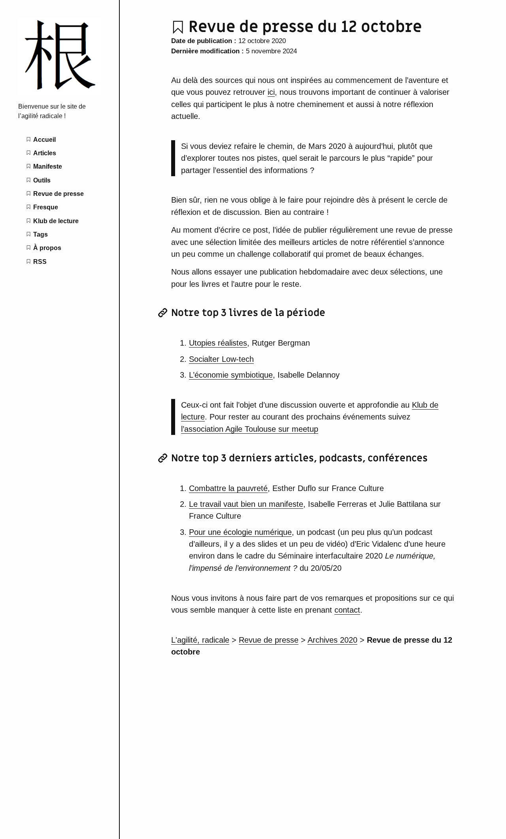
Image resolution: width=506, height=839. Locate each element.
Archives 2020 (332, 640)
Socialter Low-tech (221, 359)
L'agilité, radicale (200, 640)
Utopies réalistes (218, 343)
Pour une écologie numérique (240, 532)
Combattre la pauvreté (228, 488)
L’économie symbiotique (231, 375)
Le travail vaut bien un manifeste (246, 504)
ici (271, 92)
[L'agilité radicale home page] (59, 92)
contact (347, 610)
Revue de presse (268, 640)
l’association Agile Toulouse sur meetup (249, 429)
